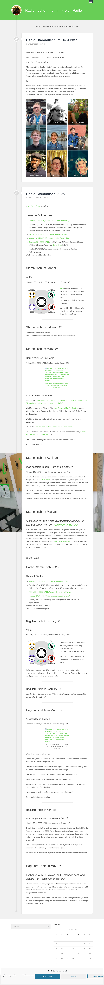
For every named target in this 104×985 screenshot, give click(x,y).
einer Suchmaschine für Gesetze (66, 408)
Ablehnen (74, 976)
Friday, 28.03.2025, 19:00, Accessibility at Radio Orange (50, 592)
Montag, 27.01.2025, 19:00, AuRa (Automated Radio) (49, 221)
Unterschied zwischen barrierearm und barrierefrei (53, 427)
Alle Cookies (47, 976)
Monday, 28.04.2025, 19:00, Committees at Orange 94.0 (50, 596)
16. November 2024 (33, 198)
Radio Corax (57, 245)
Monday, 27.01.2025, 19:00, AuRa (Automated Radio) (49, 581)
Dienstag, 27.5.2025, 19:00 (39, 242)
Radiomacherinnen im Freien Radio (53, 10)
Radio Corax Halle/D (66, 524)
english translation (33, 206)
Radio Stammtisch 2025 (45, 193)
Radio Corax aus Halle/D (62, 542)
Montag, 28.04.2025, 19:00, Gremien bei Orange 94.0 (49, 238)
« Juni (55, 968)
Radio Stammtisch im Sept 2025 (52, 39)
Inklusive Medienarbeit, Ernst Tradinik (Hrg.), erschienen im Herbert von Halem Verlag (57, 385)
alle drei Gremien (45, 480)
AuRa (62, 288)
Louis (42, 44)
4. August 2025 (32, 44)
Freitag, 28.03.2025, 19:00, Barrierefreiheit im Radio (48, 234)
